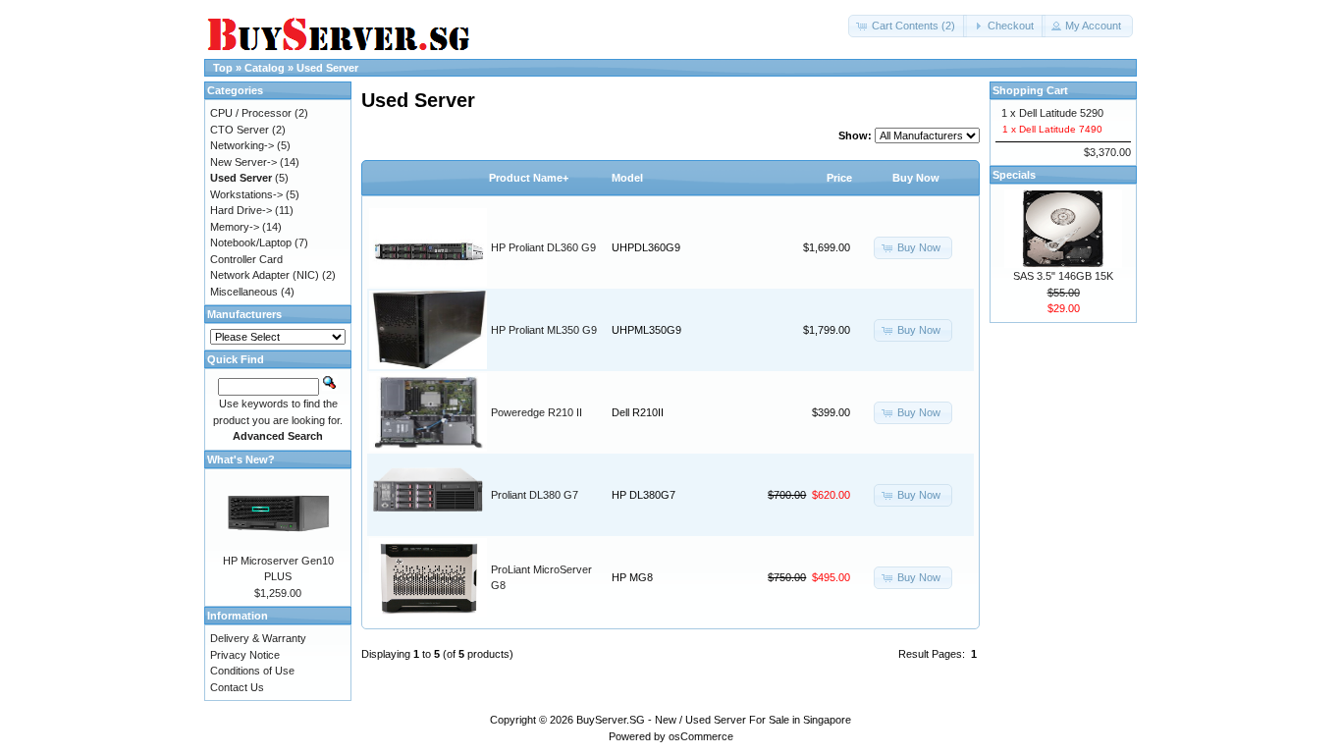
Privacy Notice (245, 655)
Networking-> (242, 145)
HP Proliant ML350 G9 (544, 330)
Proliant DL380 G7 (534, 495)
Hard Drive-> (241, 210)
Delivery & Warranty (258, 638)
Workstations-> (246, 194)
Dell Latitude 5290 (1061, 113)
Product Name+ (528, 178)
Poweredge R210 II (536, 412)
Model (627, 178)
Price (839, 178)
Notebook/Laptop (251, 242)
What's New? (241, 459)
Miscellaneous (244, 291)
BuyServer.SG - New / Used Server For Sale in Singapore (713, 720)
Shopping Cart (1030, 90)
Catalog (264, 68)
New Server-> (243, 162)
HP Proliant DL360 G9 (543, 247)
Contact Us (237, 687)
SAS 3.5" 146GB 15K (1063, 276)
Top (223, 68)
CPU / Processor (251, 113)
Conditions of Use (252, 670)
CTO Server (239, 129)
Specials (1014, 175)
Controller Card (246, 259)
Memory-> (234, 227)
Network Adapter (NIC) (264, 275)
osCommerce (701, 736)
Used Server (327, 68)
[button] (907, 26)
